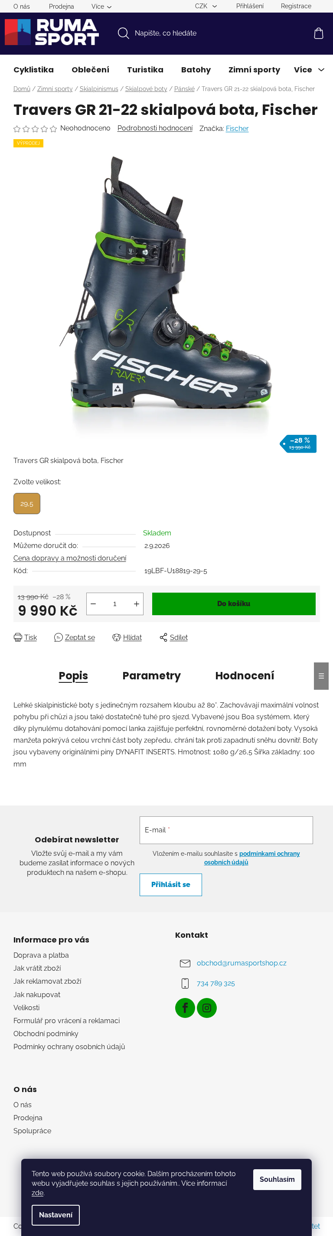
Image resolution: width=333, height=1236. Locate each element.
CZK (202, 6)
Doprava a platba (41, 955)
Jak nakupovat (36, 995)
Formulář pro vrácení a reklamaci (66, 1021)
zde (37, 1193)
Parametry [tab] (152, 676)
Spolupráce (32, 1131)
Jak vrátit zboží (37, 968)
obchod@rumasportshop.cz (242, 963)
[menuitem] (33, 70)
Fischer (237, 128)
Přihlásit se (170, 885)
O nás (21, 6)
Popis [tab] (73, 676)
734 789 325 (216, 983)
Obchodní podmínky (45, 1034)
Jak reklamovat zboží (47, 981)
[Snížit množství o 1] (93, 604)
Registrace (296, 6)
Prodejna (61, 6)
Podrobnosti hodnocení (155, 128)
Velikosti (26, 1008)
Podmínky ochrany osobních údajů (69, 1047)
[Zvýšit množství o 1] (136, 604)
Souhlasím (277, 1179)
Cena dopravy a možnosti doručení (69, 558)
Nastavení (55, 1215)
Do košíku (233, 604)
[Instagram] (207, 1008)
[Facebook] (185, 1008)
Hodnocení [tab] (244, 676)
